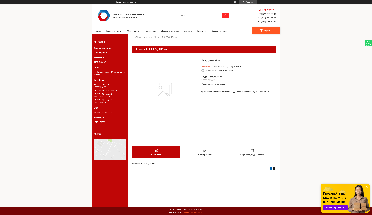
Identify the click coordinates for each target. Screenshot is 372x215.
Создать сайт (121, 2)
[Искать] (225, 15)
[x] (274, 169)
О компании (133, 31)
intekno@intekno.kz (103, 112)
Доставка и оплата (170, 31)
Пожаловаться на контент (192, 212)
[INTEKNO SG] (103, 15)
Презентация (151, 31)
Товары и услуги (113, 31)
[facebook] (271, 169)
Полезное (201, 31)
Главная (98, 31)
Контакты (187, 31)
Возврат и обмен (220, 31)
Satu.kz (199, 210)
